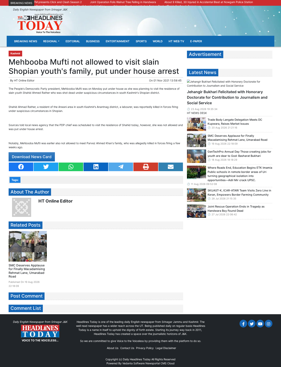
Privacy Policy (145, 348)
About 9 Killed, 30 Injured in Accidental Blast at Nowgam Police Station (208, 2)
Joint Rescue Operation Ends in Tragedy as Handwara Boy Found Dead (236, 208)
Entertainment (118, 41)
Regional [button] (50, 41)
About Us (112, 348)
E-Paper (196, 41)
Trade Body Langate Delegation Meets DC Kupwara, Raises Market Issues (235, 121)
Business (93, 41)
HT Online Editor (24, 80)
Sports (141, 41)
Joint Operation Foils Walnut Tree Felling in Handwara (123, 2)
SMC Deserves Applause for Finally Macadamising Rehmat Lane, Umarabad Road (27, 270)
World (157, 41)
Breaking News (25, 41)
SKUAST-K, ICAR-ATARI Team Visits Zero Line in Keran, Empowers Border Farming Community (239, 192)
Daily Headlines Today (137, 359)
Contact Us (127, 348)
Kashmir (15, 53)
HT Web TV (176, 41)
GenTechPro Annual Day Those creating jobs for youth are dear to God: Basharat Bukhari (239, 153)
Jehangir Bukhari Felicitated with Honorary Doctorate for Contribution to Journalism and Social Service (227, 97)
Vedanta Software (133, 363)
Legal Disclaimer (166, 348)
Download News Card (32, 157)
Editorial (73, 41)
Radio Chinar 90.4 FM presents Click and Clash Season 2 (46, 2)
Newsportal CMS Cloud (160, 363)
